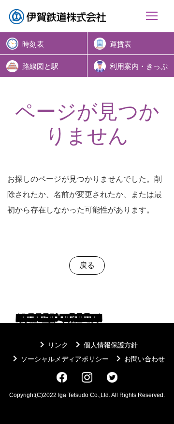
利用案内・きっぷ (139, 66)
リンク (52, 345)
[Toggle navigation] (152, 16)
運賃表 (120, 44)
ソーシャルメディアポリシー (59, 359)
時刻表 (33, 44)
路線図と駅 (40, 66)
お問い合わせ (139, 359)
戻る (87, 265)
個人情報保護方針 (105, 345)
